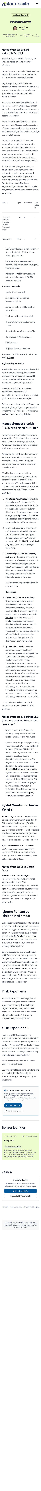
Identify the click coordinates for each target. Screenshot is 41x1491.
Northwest (6, 354)
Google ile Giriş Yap (21, 1191)
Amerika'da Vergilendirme (13, 1076)
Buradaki (9, 617)
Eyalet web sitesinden (28, 515)
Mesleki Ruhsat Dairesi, (17, 968)
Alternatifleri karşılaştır (13, 1111)
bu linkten (15, 414)
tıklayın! (10, 357)
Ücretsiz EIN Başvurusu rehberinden (21, 769)
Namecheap (10, 592)
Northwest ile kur (12, 1105)
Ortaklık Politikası (25, 1225)
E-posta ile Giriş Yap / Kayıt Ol (20, 1196)
